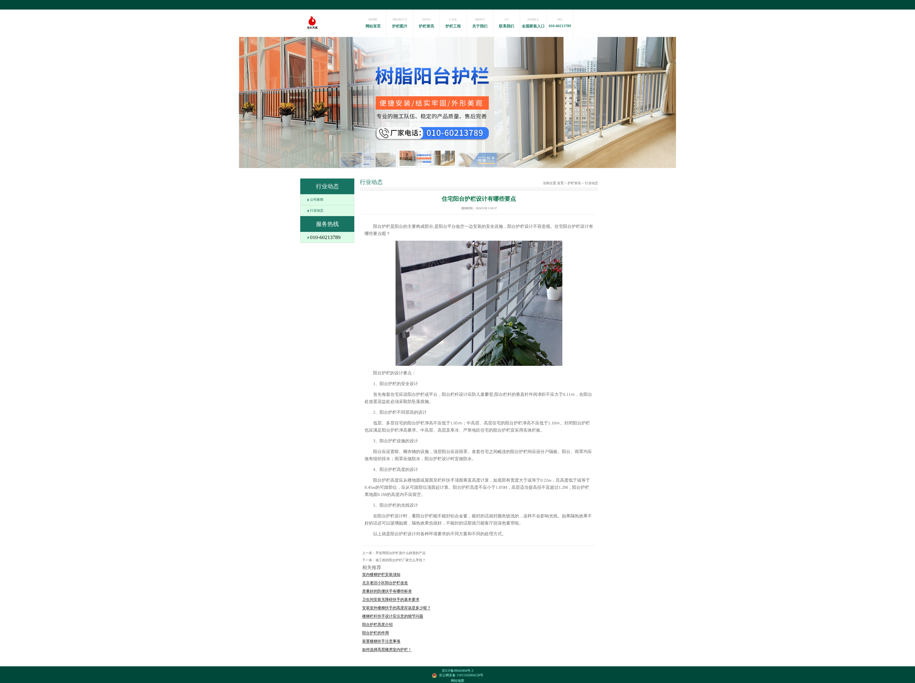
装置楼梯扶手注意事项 (381, 641)
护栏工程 (453, 23)
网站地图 (457, 681)
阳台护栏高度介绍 (377, 624)
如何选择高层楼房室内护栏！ (387, 649)
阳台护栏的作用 (375, 633)
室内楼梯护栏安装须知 (381, 574)
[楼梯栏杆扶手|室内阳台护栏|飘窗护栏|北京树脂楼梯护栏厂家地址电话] (312, 34)
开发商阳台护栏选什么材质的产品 (401, 553)
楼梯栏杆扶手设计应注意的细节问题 (392, 616)
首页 (560, 183)
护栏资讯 (426, 23)
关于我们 (480, 23)
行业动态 (316, 210)
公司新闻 (316, 199)
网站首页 (373, 23)
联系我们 (506, 23)
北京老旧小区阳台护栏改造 (385, 583)
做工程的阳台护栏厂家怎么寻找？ (401, 560)
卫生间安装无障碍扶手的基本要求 (390, 599)
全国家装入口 (533, 23)
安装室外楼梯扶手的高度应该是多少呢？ (396, 608)
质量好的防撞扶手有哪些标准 (387, 591)
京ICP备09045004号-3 (457, 671)
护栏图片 (399, 23)
